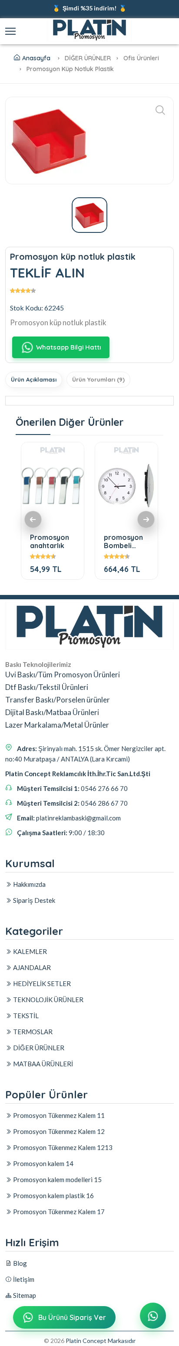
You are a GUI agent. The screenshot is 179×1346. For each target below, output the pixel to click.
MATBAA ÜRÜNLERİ (42, 1064)
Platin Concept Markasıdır (101, 1340)
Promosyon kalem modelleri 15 (57, 1179)
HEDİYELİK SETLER (41, 983)
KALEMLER (29, 951)
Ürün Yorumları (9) (98, 379)
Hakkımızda (29, 884)
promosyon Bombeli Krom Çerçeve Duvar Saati (124, 541)
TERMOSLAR (32, 1032)
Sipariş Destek (33, 900)
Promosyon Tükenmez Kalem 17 (58, 1211)
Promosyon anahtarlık (49, 541)
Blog (19, 1263)
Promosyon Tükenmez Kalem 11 (58, 1115)
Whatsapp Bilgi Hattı (68, 347)
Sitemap (24, 1295)
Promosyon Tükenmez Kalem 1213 (62, 1147)
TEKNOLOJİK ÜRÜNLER (47, 999)
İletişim (23, 1279)
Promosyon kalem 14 (42, 1163)
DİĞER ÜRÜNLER (38, 1048)
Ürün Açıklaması (33, 379)
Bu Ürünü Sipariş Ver (72, 1317)
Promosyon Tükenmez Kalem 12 (58, 1131)
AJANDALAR (31, 967)
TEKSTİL (25, 1015)
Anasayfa (36, 58)
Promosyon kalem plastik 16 (53, 1195)
